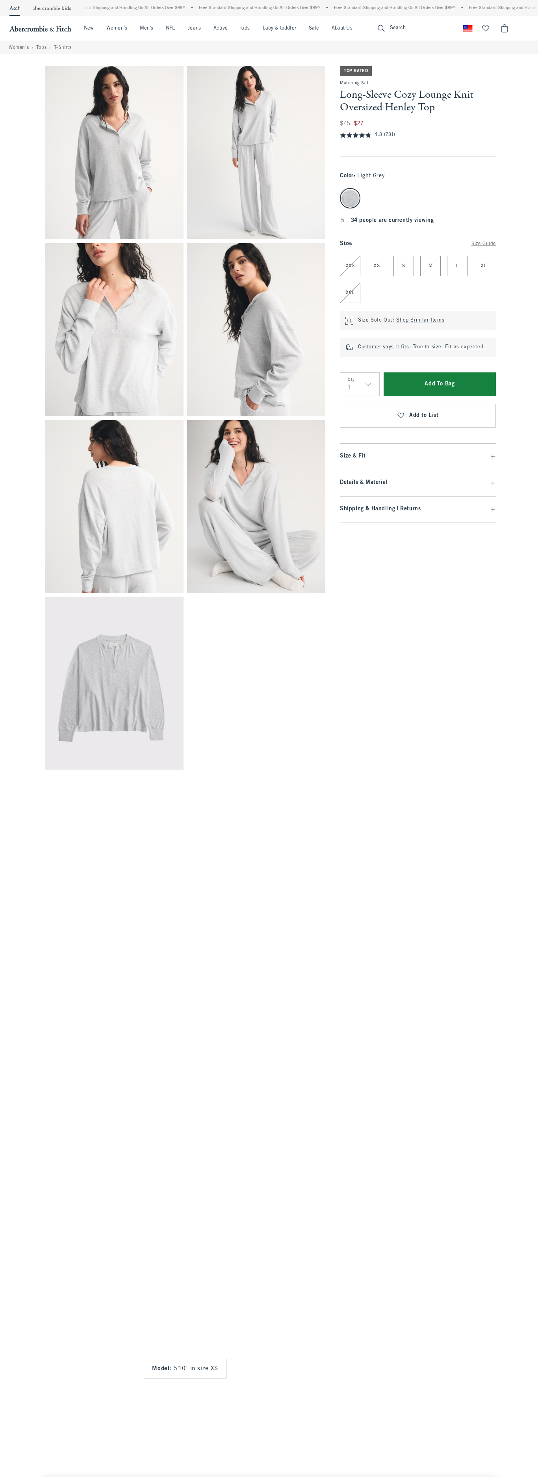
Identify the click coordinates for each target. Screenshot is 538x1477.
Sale (314, 28)
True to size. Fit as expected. (449, 347)
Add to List (424, 416)
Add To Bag (440, 384)
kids (245, 28)
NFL (170, 28)
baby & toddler (279, 28)
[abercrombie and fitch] (40, 28)
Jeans (193, 28)
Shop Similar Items (420, 320)
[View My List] (485, 28)
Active (220, 28)
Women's (116, 28)
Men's (146, 28)
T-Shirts (63, 47)
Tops (41, 47)
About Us (342, 28)
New (89, 28)
